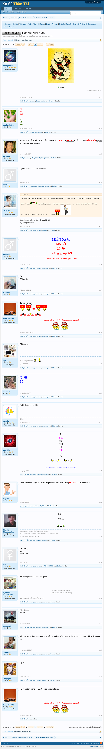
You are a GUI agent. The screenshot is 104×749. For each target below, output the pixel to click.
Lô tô (12, 27)
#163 (100, 154)
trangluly (44, 680)
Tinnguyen (7, 679)
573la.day (6, 292)
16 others (48, 132)
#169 (100, 364)
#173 (100, 502)
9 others (54, 186)
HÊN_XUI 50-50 (25, 158)
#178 (100, 650)
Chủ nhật (76, 24)
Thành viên (17, 8)
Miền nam (7, 24)
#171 (100, 422)
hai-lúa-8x (6, 392)
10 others (59, 566)
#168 (100, 332)
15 (47, 44)
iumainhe (32, 101)
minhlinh (6, 254)
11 (41, 44)
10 (38, 44)
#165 (100, 226)
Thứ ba (42, 24)
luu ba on (6, 156)
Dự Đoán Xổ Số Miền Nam (20, 36)
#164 (100, 182)
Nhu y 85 (6, 211)
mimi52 (32, 132)
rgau (4, 360)
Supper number (41, 101)
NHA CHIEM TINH (47, 566)
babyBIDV (42, 506)
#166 (100, 264)
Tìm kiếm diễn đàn (8, 12)
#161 (100, 97)
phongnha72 (8, 66)
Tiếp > (52, 44)
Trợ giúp (79, 743)
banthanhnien (8, 125)
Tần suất (7, 27)
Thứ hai (36, 24)
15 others (55, 397)
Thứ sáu (62, 24)
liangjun (44, 230)
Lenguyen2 (7, 652)
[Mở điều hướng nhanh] (100, 18)
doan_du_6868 (8, 318)
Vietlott (30, 24)
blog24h (6, 499)
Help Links (28, 8)
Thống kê (83, 24)
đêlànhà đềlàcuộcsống (8, 531)
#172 (100, 471)
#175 (100, 562)
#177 (100, 624)
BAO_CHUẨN (24, 101)
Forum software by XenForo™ (18, 746)
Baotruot (6, 184)
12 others (55, 368)
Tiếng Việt (5, 743)
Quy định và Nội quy (96, 746)
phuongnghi (38, 132)
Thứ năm (55, 24)
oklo (4, 564)
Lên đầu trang (95, 743)
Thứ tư (48, 24)
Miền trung (23, 24)
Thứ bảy (69, 24)
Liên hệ (73, 743)
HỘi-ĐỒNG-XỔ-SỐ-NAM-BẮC (8, 594)
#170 (100, 393)
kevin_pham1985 (41, 36)
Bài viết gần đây (22, 12)
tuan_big (6, 450)
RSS (101, 743)
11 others (53, 540)
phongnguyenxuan (43, 186)
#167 (100, 290)
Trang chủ (86, 743)
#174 (100, 536)
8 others (53, 602)
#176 (100, 598)
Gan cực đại (92, 24)
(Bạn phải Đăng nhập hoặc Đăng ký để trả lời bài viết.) (85, 727)
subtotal (6, 421)
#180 (100, 715)
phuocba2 (7, 626)
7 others (53, 654)
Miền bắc (15, 24)
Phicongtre (33, 474)
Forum (8, 9)
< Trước (18, 44)
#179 (100, 676)
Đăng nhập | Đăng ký (93, 2)
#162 (100, 128)
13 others (51, 101)
